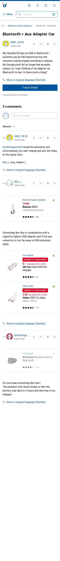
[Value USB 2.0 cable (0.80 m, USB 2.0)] (30, 297)
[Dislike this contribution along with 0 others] (54, 44)
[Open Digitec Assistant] (45, 5)
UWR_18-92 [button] (17, 42)
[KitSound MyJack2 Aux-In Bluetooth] (30, 360)
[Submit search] (20, 14)
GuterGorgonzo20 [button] (13, 147)
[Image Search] (53, 14)
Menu (9, 14)
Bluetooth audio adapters (20, 26)
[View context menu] (33, 44)
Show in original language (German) (25, 79)
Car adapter (28, 255)
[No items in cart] (54, 5)
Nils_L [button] (6, 162)
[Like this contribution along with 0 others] (40, 44)
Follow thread (30, 87)
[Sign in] (37, 5)
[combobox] (9, 126)
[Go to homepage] (5, 5)
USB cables (28, 286)
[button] (53, 200)
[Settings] (29, 5)
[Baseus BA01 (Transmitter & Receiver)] (30, 209)
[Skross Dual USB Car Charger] (30, 266)
